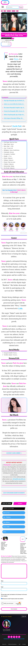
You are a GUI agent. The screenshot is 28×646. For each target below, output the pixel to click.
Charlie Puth (16, 126)
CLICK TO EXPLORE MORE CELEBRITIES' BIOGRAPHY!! (14, 492)
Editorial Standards (12, 644)
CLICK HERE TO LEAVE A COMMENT (13, 453)
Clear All (24, 616)
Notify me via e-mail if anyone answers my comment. (13, 598)
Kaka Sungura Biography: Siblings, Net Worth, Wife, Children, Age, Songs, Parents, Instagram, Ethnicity (14, 118)
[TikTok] (19, 637)
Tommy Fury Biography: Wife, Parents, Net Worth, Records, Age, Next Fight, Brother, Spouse (14, 111)
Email (2, 587)
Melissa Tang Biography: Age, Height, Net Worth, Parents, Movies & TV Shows (14, 114)
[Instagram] (16, 637)
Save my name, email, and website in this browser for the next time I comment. (14, 595)
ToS (19, 644)
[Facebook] (9, 637)
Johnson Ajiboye (8, 40)
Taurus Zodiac (6, 526)
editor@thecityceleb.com (19, 479)
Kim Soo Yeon (6, 512)
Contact (24, 644)
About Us (4, 644)
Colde (20, 308)
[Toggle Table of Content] (8, 44)
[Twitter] (11, 637)
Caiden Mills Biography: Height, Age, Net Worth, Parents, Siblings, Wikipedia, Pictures (4, 546)
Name (2, 580)
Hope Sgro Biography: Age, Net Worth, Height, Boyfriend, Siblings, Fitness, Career (14, 100)
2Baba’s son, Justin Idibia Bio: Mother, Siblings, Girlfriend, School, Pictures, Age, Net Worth (14, 104)
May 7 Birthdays (7, 517)
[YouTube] (14, 637)
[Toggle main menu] (3, 7)
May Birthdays (6, 522)
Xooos (16, 59)
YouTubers (20, 503)
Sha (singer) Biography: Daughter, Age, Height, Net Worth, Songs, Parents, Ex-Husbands (14, 107)
